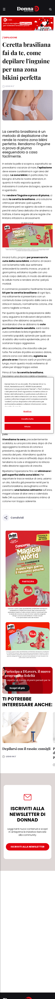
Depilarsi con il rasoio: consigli (26, 748)
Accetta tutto (27, 419)
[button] (4, 9)
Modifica (27, 411)
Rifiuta (27, 426)
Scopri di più (17, 688)
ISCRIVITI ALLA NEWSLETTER (27, 846)
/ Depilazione (9, 37)
